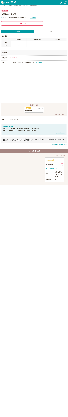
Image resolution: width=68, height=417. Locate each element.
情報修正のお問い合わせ (58, 144)
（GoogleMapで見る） (42, 62)
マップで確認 (33, 17)
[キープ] (61, 164)
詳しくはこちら (60, 133)
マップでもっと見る (58, 114)
